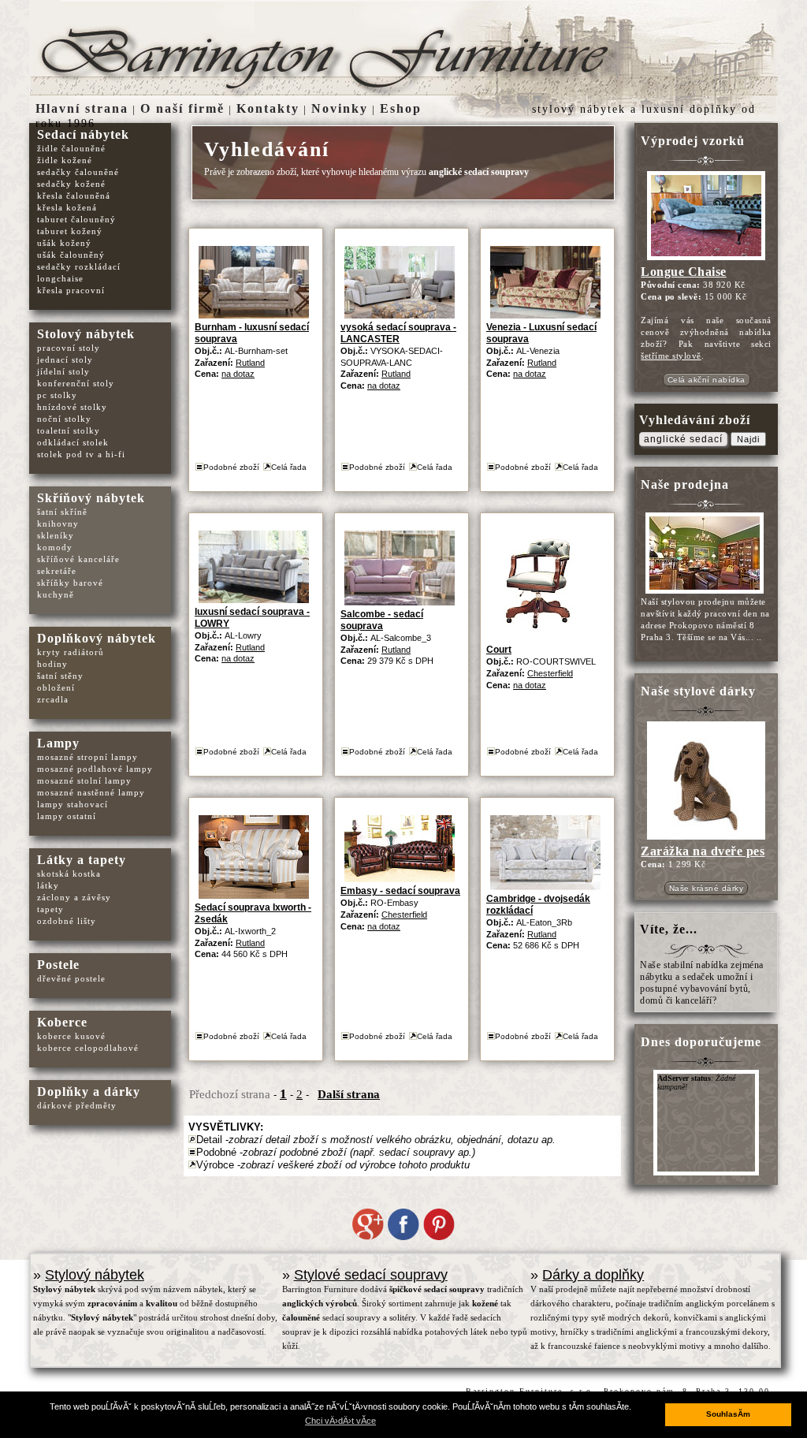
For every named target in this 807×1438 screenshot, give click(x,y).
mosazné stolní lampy (84, 780)
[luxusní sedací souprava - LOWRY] (254, 599)
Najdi (748, 439)
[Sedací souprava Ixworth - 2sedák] (254, 895)
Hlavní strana (81, 108)
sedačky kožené (71, 183)
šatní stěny (60, 675)
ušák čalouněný (71, 254)
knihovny (58, 523)
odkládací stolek (73, 442)
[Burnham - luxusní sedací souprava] (254, 315)
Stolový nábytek (86, 334)
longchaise (60, 278)
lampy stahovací (72, 804)
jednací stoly (65, 359)
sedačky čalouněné (78, 172)
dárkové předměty (77, 1105)
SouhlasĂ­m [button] (728, 1414)
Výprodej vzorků (693, 140)
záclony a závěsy (74, 897)
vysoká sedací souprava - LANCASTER (398, 333)
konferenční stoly (75, 383)
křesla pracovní (71, 290)
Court (498, 649)
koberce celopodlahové (88, 1047)
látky (48, 885)
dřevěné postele (71, 978)
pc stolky (57, 395)
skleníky (55, 535)
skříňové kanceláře (78, 559)
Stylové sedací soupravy (371, 1275)
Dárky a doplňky (593, 1275)
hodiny (52, 664)
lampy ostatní (66, 816)
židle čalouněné (71, 148)
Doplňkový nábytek (96, 638)
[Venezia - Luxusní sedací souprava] (545, 315)
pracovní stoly (68, 347)
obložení (56, 687)
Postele (58, 964)
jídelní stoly (63, 371)
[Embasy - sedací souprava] (399, 879)
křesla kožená (67, 207)
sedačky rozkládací (79, 266)
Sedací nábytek (83, 134)
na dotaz (238, 373)
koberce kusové (71, 1036)
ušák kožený (64, 243)
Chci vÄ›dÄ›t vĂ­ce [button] (340, 1420)
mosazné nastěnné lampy (91, 792)
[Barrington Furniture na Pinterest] (439, 1237)
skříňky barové (70, 582)
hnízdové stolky (72, 407)
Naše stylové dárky (698, 691)
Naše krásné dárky (706, 888)
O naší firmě (182, 108)
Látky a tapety (81, 860)
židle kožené (64, 160)
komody (55, 547)
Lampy (58, 743)
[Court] (539, 637)
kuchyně (55, 594)
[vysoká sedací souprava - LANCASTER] (399, 315)
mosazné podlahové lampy (95, 768)
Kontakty (267, 108)
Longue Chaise (684, 271)
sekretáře (56, 571)
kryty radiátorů (70, 652)
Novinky (339, 108)
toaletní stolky (68, 430)
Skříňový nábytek (91, 498)
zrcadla (53, 699)
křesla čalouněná (73, 195)
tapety (50, 909)
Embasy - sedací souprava (400, 890)
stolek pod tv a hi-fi (81, 454)
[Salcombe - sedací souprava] (399, 602)
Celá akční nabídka (707, 379)
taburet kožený (69, 231)
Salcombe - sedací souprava (381, 620)
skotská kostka (69, 873)
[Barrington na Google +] (368, 1237)
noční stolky (64, 418)
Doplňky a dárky (88, 1091)
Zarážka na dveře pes (702, 851)
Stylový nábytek (94, 1275)
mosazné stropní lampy (87, 757)
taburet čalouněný (76, 219)
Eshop (401, 108)
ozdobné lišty (66, 921)
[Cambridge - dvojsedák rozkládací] (545, 886)
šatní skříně (62, 511)
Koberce (62, 1022)
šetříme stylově (671, 355)
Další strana (349, 1094)
